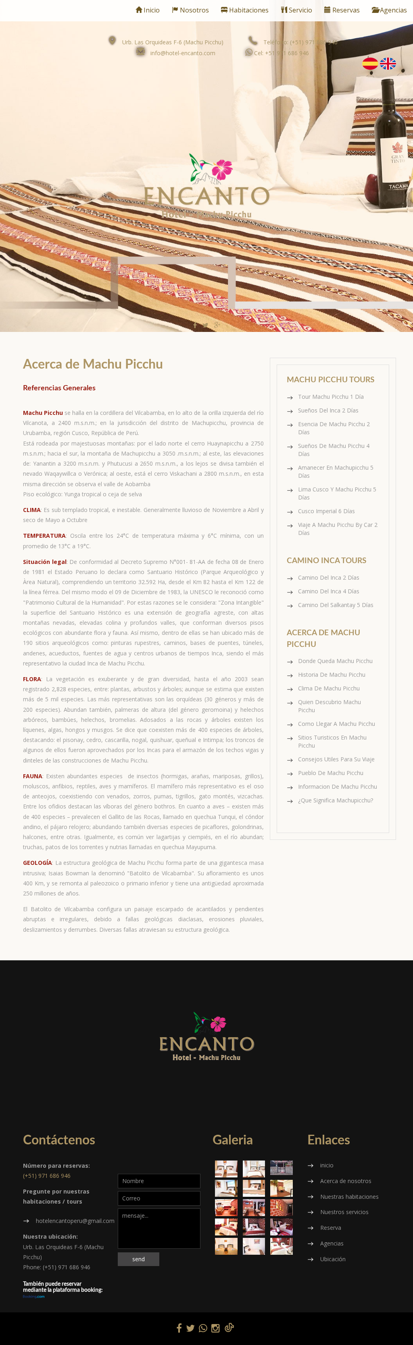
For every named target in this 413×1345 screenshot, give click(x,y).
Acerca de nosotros (345, 1181)
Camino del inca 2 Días (328, 577)
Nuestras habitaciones (349, 1196)
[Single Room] (254, 1246)
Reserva (330, 1227)
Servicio (299, 10)
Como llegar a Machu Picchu (336, 723)
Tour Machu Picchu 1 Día (331, 396)
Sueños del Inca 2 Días (328, 410)
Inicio (151, 10)
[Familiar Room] (254, 1169)
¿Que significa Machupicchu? (335, 800)
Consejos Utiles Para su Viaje (336, 759)
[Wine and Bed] (281, 1227)
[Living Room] (226, 1207)
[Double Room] (226, 1246)
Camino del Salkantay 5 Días (335, 605)
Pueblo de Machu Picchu (330, 773)
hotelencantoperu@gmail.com (75, 1221)
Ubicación (333, 1259)
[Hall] (281, 1207)
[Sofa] (281, 1188)
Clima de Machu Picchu (329, 688)
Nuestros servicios (344, 1212)
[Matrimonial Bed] (254, 1227)
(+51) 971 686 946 (47, 1175)
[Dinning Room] (254, 1207)
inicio (327, 1165)
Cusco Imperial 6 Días (326, 511)
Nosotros (193, 10)
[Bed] (254, 1188)
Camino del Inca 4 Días (328, 591)
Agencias (392, 10)
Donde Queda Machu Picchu (335, 661)
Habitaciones (248, 10)
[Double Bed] (226, 1188)
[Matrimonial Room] (226, 1227)
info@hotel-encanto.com (182, 53)
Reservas (345, 10)
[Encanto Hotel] (281, 1168)
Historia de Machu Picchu (331, 674)
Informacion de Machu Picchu (337, 786)
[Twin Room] (226, 1169)
